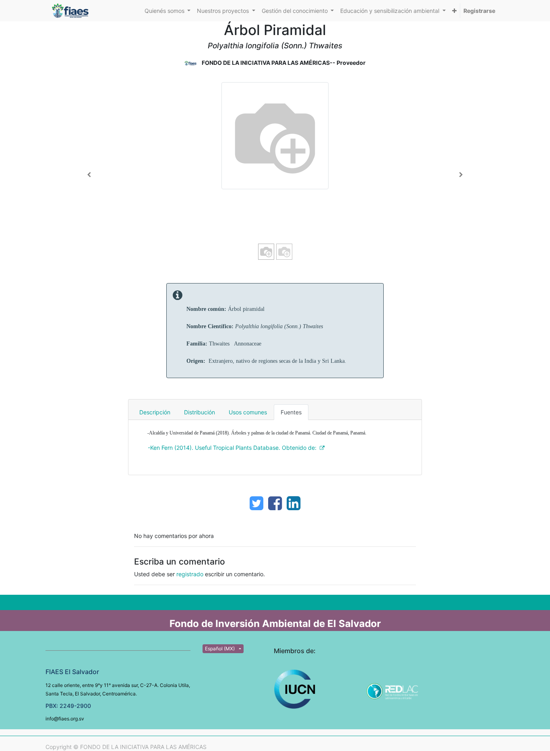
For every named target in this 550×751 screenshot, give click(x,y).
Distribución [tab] (199, 412)
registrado (189, 574)
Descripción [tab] (154, 412)
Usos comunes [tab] (248, 412)
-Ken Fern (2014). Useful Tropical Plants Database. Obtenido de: (232, 447)
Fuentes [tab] (291, 412)
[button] (454, 10)
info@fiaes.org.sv (64, 719)
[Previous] (89, 174)
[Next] (461, 174)
